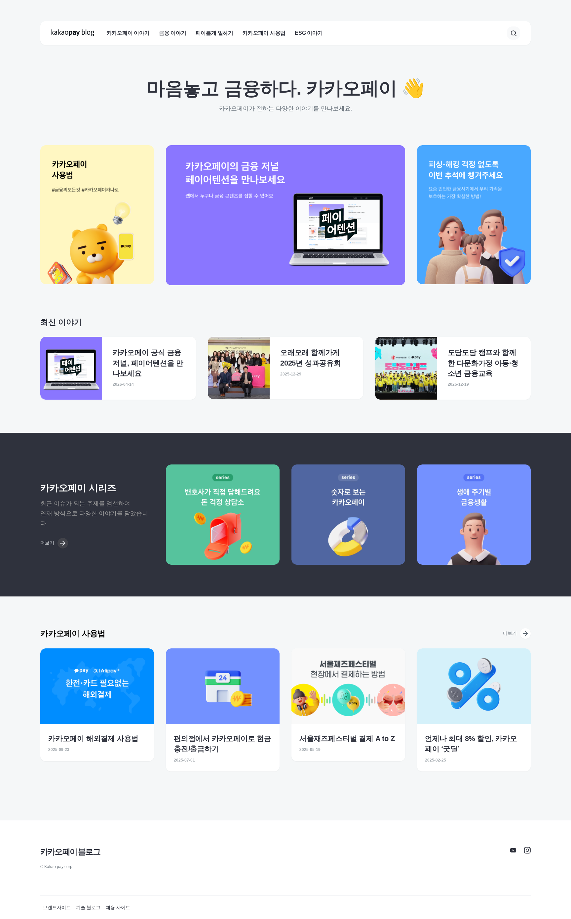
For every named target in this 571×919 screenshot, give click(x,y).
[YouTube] (513, 850)
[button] (513, 33)
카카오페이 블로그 (70, 851)
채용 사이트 (118, 907)
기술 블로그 (88, 907)
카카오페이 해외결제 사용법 (93, 738)
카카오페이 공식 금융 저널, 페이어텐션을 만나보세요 (148, 362)
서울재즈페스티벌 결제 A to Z (347, 738)
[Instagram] (527, 850)
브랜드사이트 (57, 907)
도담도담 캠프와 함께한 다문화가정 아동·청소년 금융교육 (483, 362)
